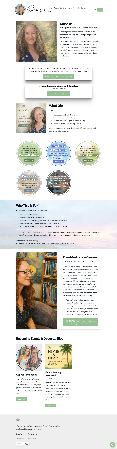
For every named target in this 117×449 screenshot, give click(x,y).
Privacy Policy (32, 438)
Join (100, 9)
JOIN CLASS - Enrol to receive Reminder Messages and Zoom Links (80, 322)
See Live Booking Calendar (58, 94)
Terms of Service (21, 438)
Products (76, 8)
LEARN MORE (21, 399)
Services (63, 8)
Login (94, 10)
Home (50, 8)
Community (32, 434)
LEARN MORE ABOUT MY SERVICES (58, 76)
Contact (84, 8)
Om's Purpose (21, 434)
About (56, 8)
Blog (49, 11)
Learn (69, 8)
